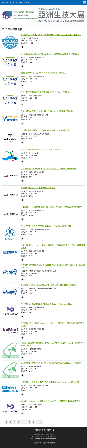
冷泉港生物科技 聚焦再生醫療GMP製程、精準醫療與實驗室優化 (46, 226)
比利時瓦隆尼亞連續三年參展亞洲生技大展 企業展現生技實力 (46, 130)
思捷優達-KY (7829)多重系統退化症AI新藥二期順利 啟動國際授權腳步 (49, 285)
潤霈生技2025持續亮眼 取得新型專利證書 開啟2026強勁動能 (45, 92)
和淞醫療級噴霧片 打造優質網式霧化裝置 (38, 188)
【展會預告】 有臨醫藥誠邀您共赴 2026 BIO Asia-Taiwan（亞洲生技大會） (51, 382)
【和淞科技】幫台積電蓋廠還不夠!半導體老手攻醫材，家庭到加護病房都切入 (51, 207)
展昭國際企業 (52, 443)
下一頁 (39, 422)
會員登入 (19, 3)
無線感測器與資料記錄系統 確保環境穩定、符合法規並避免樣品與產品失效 (51, 35)
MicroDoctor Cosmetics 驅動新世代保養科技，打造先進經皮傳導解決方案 (50, 401)
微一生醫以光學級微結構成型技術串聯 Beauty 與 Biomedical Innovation (49, 304)
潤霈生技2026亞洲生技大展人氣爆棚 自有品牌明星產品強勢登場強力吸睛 (50, 54)
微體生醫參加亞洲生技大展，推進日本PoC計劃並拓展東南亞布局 (47, 111)
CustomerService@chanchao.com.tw (45, 438)
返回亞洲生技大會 (8, 3)
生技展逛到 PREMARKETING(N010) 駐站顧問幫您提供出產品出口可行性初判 (51, 363)
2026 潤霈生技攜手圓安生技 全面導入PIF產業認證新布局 (43, 73)
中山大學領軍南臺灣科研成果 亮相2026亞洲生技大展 (42, 149)
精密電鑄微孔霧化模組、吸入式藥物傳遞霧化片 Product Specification (48, 169)
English (26, 3)
